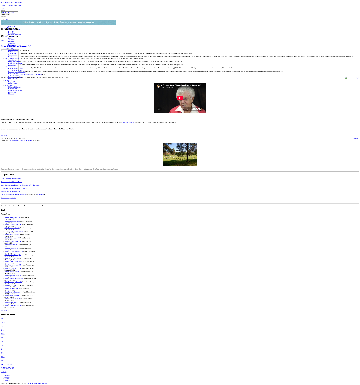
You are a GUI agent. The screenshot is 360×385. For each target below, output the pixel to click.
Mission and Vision (14, 29)
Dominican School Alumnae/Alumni (11, 182)
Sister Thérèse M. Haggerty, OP (13, 278)
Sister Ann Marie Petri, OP (12, 295)
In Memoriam (12, 45)
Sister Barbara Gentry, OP (12, 221)
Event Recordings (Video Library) (11, 178)
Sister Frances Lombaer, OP (12, 241)
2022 (2, 330)
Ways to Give (8, 85)
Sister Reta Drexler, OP (11, 302)
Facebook (7, 375)
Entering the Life (13, 51)
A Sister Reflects (13, 50)
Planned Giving (13, 88)
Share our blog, (10, 191)
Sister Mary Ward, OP (11, 288)
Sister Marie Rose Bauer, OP (13, 305)
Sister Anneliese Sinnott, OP (12, 255)
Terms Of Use (32, 383)
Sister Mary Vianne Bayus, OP (13, 251)
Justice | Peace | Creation (11, 58)
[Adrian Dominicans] (7, 12)
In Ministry (11, 33)
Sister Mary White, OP (11, 258)
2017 (2, 349)
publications (40, 194)
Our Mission (8, 28)
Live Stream (8, 2)
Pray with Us (12, 82)
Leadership (11, 41)
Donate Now (12, 92)
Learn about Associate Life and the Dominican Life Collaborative (20, 185)
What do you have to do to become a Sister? (14, 188)
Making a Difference (14, 87)
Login (2, 8)
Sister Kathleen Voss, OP (11, 234)
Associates (11, 40)
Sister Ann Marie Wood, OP (12, 265)
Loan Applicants (13, 73)
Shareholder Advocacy (15, 70)
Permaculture (12, 65)
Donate (19, 5)
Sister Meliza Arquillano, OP (13, 282)
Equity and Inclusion (14, 61)
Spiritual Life (8, 80)
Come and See (12, 55)
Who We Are (12, 53)
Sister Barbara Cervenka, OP (13, 275)
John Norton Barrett (26, 140)
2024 (2, 322)
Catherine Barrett (14, 140)
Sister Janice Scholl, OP (11, 248)
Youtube (6, 377)
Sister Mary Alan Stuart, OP (12, 268)
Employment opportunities (8, 198)
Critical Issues (12, 60)
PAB (5, 67)
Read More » (5, 135)
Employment (12, 5)
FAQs (10, 56)
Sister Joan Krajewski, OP (12, 217)
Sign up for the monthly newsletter (13, 194)
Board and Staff (13, 78)
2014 (2, 361)
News (2, 2)
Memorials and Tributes (15, 90)
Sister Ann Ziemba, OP (11, 245)
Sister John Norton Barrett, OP (16, 46)
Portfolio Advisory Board (15, 68)
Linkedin (7, 378)
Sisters (10, 38)
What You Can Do (13, 75)
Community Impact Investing (17, 72)
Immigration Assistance (15, 63)
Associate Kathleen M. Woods (13, 231)
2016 (2, 353)
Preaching (11, 31)
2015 (2, 357)
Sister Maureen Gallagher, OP (13, 261)
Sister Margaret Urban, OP (12, 272)
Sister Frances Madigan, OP (12, 224)
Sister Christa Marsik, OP (12, 238)
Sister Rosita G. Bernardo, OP (13, 292)
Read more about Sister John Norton (31, 74)
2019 (2, 341)
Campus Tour (12, 26)
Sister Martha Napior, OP (12, 228)
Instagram (7, 380)
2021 (2, 334)
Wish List (11, 94)
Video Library (18, 2)
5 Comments (354, 138)
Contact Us (4, 5)
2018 (2, 345)
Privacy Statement (41, 383)
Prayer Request (12, 83)
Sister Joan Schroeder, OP (12, 285)
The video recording (128, 122)
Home (6, 19)
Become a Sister (9, 48)
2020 (2, 338)
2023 (17, 138)
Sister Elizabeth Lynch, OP (12, 299)
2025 (2, 319)
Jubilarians (11, 43)
